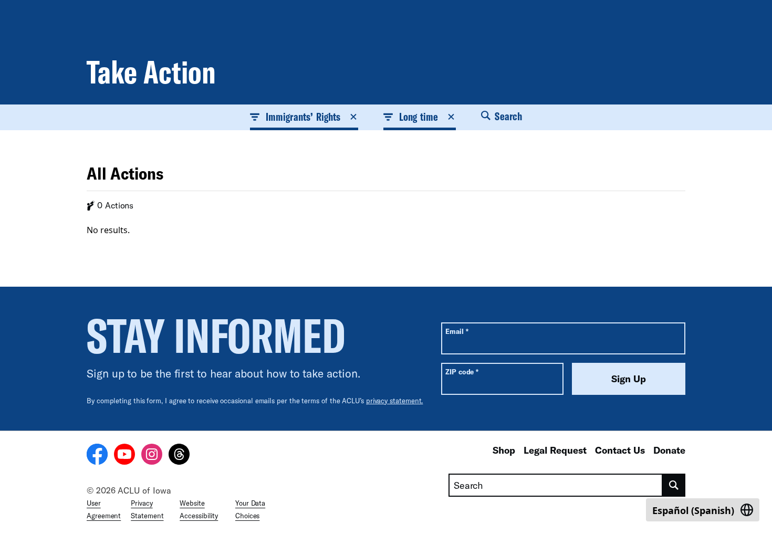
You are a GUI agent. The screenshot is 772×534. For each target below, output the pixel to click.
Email (456, 331)
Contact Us (620, 450)
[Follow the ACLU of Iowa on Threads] (179, 456)
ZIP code (461, 371)
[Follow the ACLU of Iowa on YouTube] (124, 456)
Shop (504, 450)
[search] (674, 485)
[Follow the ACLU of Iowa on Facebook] (97, 456)
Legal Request (555, 450)
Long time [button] (418, 116)
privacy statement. (394, 400)
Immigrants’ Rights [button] (303, 116)
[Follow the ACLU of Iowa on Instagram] (151, 456)
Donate (669, 450)
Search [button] (507, 116)
